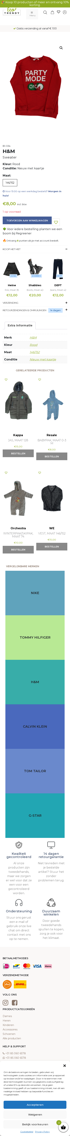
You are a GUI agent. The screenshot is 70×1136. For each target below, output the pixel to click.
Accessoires (10, 1029)
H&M (33, 337)
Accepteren (35, 1104)
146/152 (35, 352)
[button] (64, 1065)
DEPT (59, 276)
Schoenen (9, 1034)
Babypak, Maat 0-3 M (52, 442)
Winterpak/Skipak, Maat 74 (18, 535)
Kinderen (8, 1025)
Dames (7, 1016)
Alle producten (12, 1038)
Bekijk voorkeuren (35, 1124)
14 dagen (55, 310)
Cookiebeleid (26, 1131)
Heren (7, 1020)
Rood (33, 345)
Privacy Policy (42, 1131)
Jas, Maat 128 (18, 440)
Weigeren (35, 1114)
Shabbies (36, 276)
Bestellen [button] (18, 453)
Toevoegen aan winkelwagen (27, 220)
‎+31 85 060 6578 (15, 1053)
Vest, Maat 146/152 (52, 533)
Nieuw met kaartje (43, 359)
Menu (33, 15)
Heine (13, 276)
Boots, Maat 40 (35, 289)
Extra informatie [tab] (20, 325)
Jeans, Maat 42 (58, 289)
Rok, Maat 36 (12, 289)
